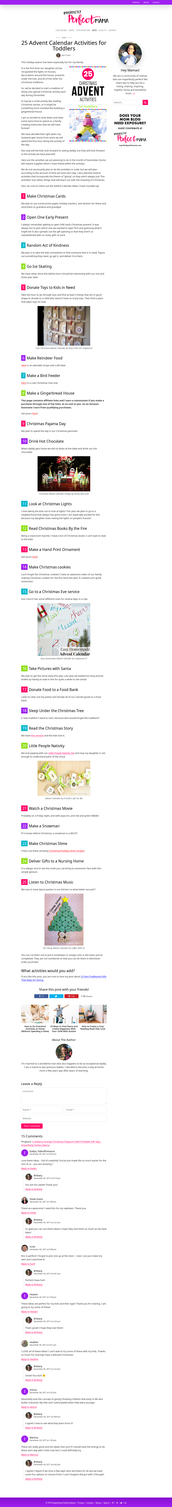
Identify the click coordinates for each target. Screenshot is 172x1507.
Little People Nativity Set (61, 753)
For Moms (61, 30)
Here (23, 382)
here (34, 413)
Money (112, 30)
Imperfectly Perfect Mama (63, 1502)
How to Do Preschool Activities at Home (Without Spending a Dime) (35, 1029)
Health (103, 30)
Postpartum (83, 30)
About (146, 2)
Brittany (66, 55)
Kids (94, 30)
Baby (71, 30)
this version (37, 735)
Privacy (81, 1502)
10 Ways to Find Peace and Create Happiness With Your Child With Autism (64, 1029)
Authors (136, 2)
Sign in (107, 1502)
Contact (156, 2)
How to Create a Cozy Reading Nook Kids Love (92, 1027)
